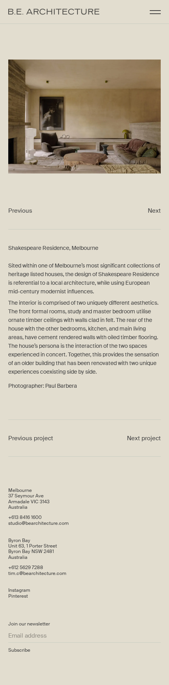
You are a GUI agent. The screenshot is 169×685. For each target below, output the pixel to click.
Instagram (19, 590)
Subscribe (19, 650)
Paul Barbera (61, 385)
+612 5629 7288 (25, 567)
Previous (20, 211)
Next (154, 211)
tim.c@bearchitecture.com (37, 573)
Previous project (30, 438)
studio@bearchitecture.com (38, 523)
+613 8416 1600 (25, 517)
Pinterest (18, 596)
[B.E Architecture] (53, 12)
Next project (144, 438)
